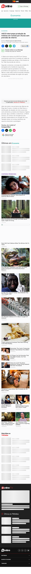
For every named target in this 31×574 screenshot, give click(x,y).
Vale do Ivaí (17, 11)
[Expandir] (29, 563)
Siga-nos (24, 46)
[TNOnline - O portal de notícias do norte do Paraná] (6, 6)
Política (26, 11)
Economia (15, 15)
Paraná (22, 11)
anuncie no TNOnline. (19, 102)
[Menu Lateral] (2, 11)
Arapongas (11, 11)
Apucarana (6, 11)
